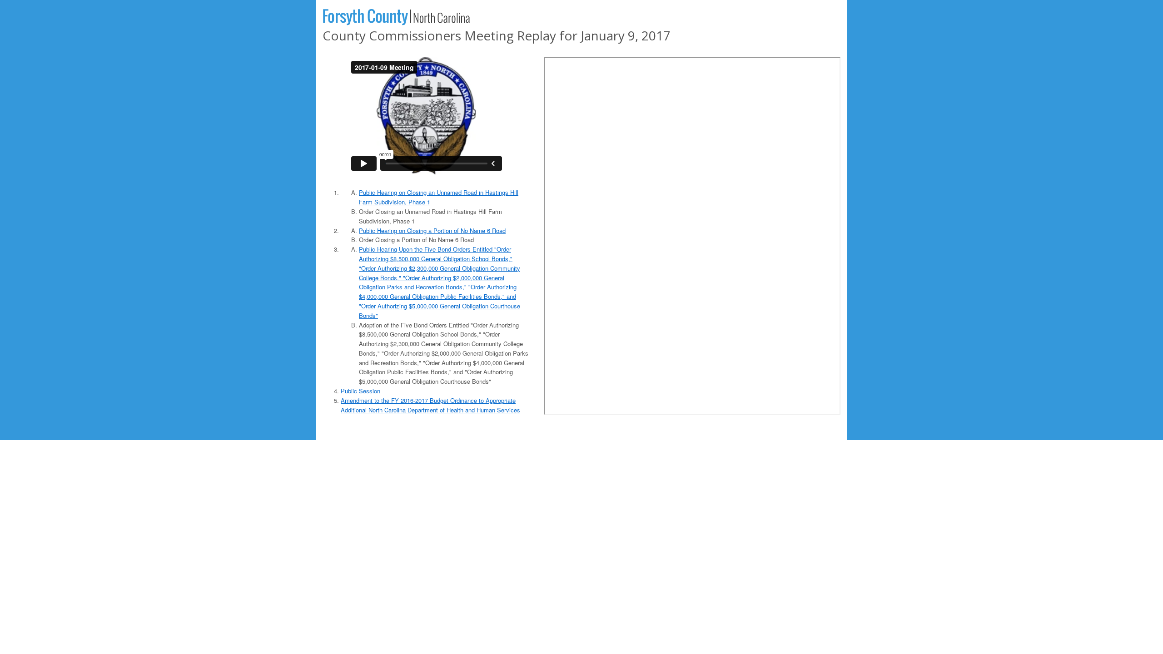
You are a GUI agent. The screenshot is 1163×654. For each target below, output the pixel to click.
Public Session (360, 390)
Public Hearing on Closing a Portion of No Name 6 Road (432, 230)
